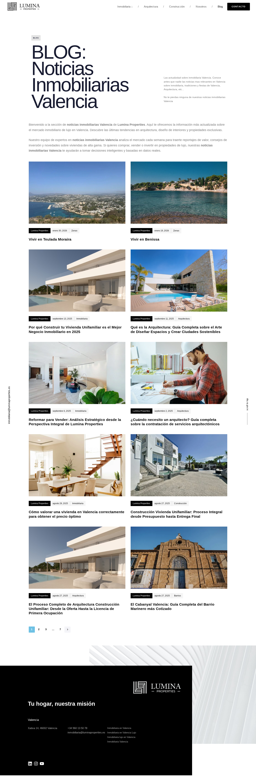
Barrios (177, 595)
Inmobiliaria (82, 319)
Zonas (74, 230)
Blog (217, 6)
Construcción (174, 6)
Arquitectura (148, 6)
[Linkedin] (30, 763)
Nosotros (198, 6)
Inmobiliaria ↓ (125, 6)
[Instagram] (36, 763)
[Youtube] (42, 763)
